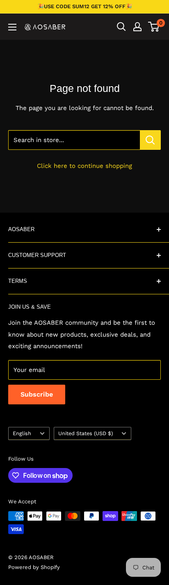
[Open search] (121, 26)
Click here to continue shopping (84, 166)
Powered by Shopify (34, 567)
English (22, 433)
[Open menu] (12, 27)
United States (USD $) (85, 433)
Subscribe (37, 394)
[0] (154, 27)
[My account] (137, 26)
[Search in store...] (150, 140)
